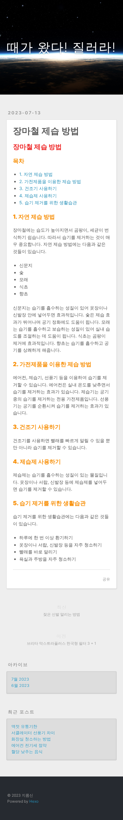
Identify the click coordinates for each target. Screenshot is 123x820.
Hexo (33, 801)
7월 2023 (20, 679)
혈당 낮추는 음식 (27, 751)
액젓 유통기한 (24, 726)
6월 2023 (20, 685)
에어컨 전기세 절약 (29, 745)
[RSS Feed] (100, 8)
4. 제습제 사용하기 (38, 195)
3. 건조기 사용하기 (38, 188)
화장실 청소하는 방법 (31, 739)
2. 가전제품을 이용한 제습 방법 (50, 181)
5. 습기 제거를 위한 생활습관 (48, 202)
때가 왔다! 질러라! (61, 47)
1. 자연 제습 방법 (36, 174)
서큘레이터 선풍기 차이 (33, 732)
